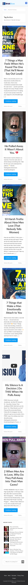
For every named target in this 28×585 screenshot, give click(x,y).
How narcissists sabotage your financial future (16, 528)
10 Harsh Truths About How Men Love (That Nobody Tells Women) (14, 226)
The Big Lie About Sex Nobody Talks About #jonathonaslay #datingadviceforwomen (16, 540)
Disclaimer (14, 575)
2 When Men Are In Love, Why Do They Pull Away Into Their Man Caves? (14, 478)
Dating (19, 106)
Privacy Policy (20, 575)
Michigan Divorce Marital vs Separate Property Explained (16, 534)
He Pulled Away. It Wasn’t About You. (14, 149)
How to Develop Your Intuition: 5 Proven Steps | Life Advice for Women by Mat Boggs (16, 552)
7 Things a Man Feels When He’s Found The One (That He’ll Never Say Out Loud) (14, 67)
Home (5, 575)
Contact (14, 578)
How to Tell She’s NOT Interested (16, 544)
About (9, 575)
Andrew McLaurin (8, 106)
